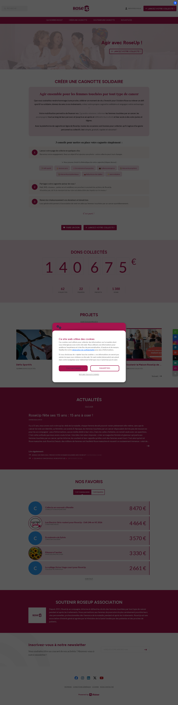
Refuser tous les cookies (89, 374)
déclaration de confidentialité (83, 350)
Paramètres (104, 368)
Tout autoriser (73, 368)
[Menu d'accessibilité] (175, 2)
